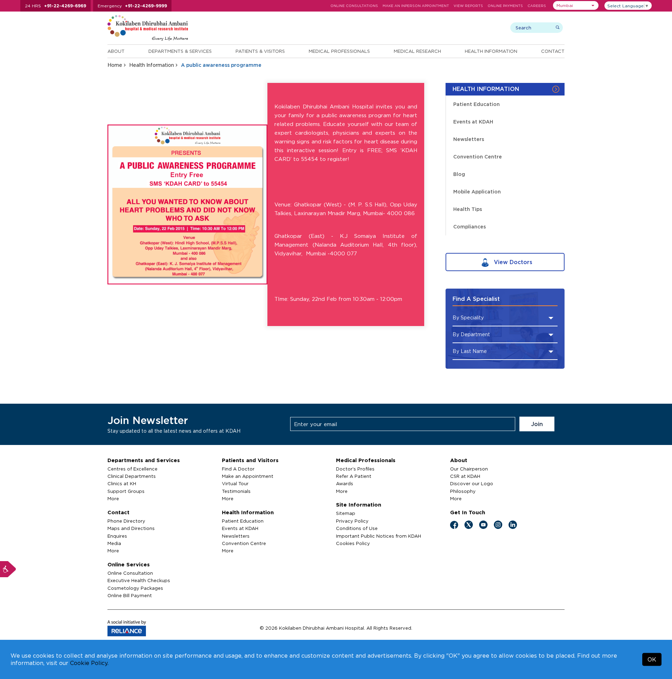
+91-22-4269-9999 (146, 5)
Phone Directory (126, 520)
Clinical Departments (131, 476)
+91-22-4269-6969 (65, 5)
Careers (536, 6)
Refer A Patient (353, 476)
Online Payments (505, 6)
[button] (575, 5)
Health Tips (467, 209)
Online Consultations (354, 6)
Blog (459, 174)
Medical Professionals (339, 51)
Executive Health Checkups (138, 580)
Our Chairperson (469, 468)
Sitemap (345, 513)
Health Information (491, 51)
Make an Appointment (247, 476)
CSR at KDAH (465, 476)
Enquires (117, 535)
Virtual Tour (235, 483)
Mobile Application (477, 191)
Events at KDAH (473, 121)
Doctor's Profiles (355, 468)
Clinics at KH (121, 483)
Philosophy (463, 491)
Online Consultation (130, 573)
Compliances (469, 226)
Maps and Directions (131, 528)
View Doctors (512, 262)
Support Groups (126, 491)
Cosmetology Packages (135, 588)
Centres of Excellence (132, 468)
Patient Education (476, 104)
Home (114, 65)
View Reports (468, 6)
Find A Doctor (238, 468)
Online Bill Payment (129, 595)
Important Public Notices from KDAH (378, 535)
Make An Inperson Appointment (416, 6)
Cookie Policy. (89, 663)
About (116, 51)
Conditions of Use (357, 528)
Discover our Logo (471, 483)
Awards (344, 483)
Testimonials (236, 491)
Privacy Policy (352, 520)
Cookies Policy (353, 543)
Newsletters (468, 139)
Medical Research (417, 51)
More (113, 498)
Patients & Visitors (260, 51)
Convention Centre (477, 156)
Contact (553, 51)
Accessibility (8, 569)
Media (114, 543)
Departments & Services (180, 51)
